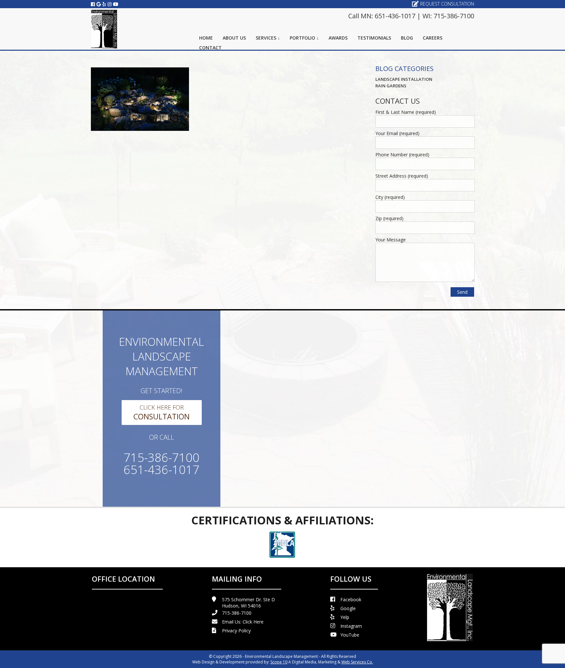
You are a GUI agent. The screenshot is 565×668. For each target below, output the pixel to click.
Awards (338, 38)
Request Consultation (447, 4)
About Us (234, 38)
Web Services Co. (357, 662)
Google (348, 608)
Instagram (351, 626)
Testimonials (374, 38)
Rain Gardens (390, 86)
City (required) (390, 197)
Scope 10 (278, 662)
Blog (407, 38)
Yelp (344, 617)
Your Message (390, 240)
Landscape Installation (403, 79)
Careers (432, 38)
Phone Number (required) (402, 154)
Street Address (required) (401, 176)
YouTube (349, 635)
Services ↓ (268, 38)
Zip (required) (389, 218)
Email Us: (243, 622)
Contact (210, 47)
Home (206, 38)
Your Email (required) (397, 133)
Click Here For (161, 412)
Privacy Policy (236, 630)
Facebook (350, 599)
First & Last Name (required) (405, 112)
